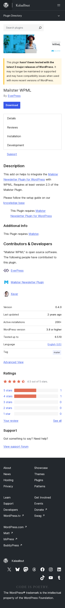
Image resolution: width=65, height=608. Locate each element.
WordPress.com (15, 527)
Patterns (39, 486)
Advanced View (13, 362)
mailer (57, 352)
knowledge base (14, 203)
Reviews (12, 127)
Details (11, 118)
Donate (40, 509)
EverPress (14, 95)
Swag (39, 515)
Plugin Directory (12, 15)
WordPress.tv (13, 515)
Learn (7, 497)
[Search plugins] (40, 27)
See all (57, 420)
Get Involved (42, 497)
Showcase (41, 468)
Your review (10, 420)
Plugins (38, 480)
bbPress (10, 539)
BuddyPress (12, 545)
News (7, 474)
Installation (14, 136)
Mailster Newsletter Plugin (27, 282)
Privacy (8, 486)
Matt (8, 533)
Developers (10, 509)
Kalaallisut (18, 561)
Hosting (8, 480)
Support (12, 154)
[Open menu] (59, 5)
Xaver (14, 294)
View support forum (15, 446)
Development (15, 145)
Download (12, 105)
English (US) (55, 344)
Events (38, 503)
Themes (39, 474)
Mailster (33, 234)
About (7, 468)
